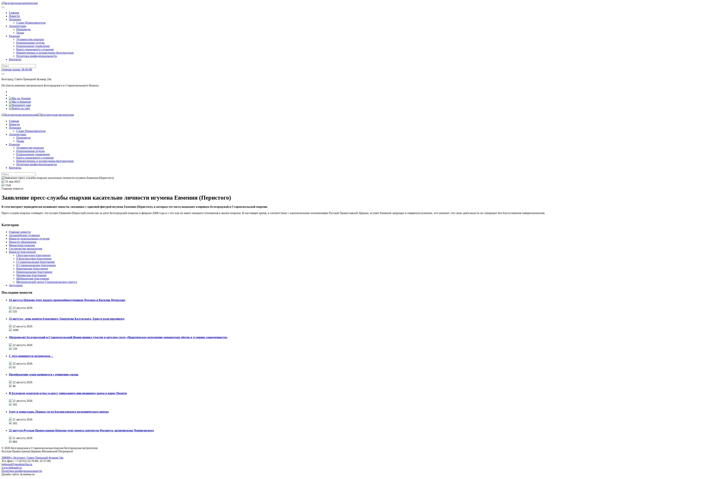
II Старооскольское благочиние (36, 265)
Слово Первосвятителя (30, 22)
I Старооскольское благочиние (35, 261)
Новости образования (22, 241)
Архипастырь (17, 26)
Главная (14, 12)
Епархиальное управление (33, 46)
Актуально (16, 285)
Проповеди (23, 29)
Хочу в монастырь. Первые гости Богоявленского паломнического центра (59, 411)
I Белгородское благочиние (33, 255)
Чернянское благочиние (31, 275)
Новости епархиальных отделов (29, 238)
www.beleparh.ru (11, 467)
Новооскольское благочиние (34, 271)
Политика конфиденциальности (36, 56)
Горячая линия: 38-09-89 (16, 69)
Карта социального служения (35, 49)
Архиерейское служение (24, 235)
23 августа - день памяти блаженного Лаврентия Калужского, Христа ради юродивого (66, 318)
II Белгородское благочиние (33, 258)
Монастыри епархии (22, 245)
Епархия (14, 36)
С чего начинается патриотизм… (31, 356)
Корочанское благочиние (32, 268)
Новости (14, 16)
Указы (20, 32)
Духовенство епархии (30, 39)
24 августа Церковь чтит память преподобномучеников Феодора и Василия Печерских (67, 300)
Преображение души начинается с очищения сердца (43, 374)
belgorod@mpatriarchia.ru (16, 464)
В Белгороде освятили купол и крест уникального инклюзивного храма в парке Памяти (68, 393)
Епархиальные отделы (30, 42)
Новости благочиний (22, 251)
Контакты (15, 59)
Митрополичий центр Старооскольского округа (46, 281)
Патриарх (15, 19)
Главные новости (20, 231)
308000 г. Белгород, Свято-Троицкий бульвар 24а (32, 457)
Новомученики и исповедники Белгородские (45, 52)
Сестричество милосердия (25, 248)
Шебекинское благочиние (32, 278)
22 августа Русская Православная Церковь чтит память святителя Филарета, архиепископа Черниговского (81, 430)
